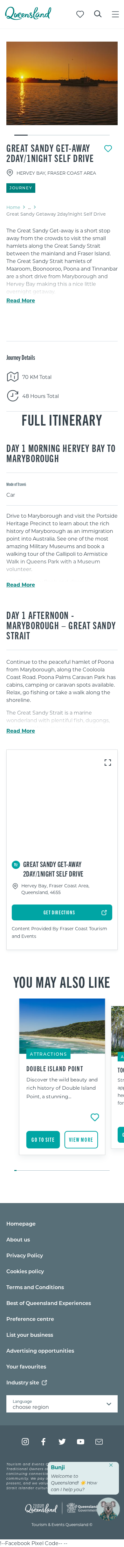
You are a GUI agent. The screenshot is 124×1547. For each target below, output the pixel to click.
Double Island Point (55, 1068)
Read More (20, 300)
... (29, 207)
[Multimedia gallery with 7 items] (62, 89)
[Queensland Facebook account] (43, 1441)
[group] (62, 1085)
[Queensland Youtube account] (80, 1441)
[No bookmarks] (80, 14)
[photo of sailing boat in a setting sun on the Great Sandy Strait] (62, 83)
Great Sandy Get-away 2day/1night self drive (50, 153)
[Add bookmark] (108, 148)
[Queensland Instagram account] (25, 1441)
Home (13, 207)
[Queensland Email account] (99, 1441)
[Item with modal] (62, 83)
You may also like (62, 981)
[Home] (28, 18)
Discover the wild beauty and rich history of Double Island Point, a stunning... (62, 1088)
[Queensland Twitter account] (62, 1441)
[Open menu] (115, 14)
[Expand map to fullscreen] (107, 762)
